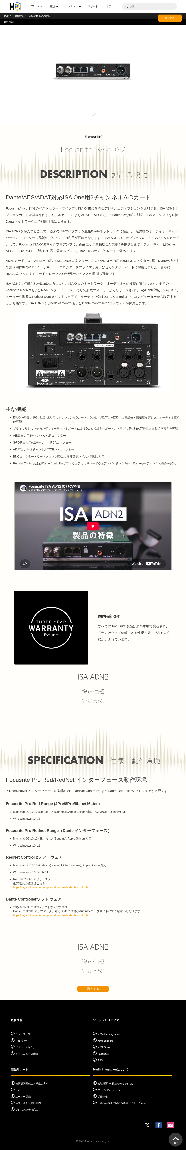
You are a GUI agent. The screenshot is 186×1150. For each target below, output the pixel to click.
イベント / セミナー (26, 1047)
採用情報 (103, 1096)
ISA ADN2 (93, 677)
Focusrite (18, 15)
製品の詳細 (9, 22)
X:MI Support (105, 1040)
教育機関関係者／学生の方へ (31, 1083)
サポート (93, 6)
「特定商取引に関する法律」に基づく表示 (122, 1103)
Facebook (103, 1053)
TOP (6, 15)
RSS (100, 1060)
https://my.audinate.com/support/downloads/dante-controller (51, 887)
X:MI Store (104, 1047)
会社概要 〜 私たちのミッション (116, 1083)
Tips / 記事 (21, 1040)
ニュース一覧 (23, 1034)
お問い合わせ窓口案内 (28, 1103)
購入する (170, 18)
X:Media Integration (109, 1034)
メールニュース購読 (26, 1053)
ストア (107, 6)
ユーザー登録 (23, 1096)
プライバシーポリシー (110, 1090)
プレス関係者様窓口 (26, 1109)
